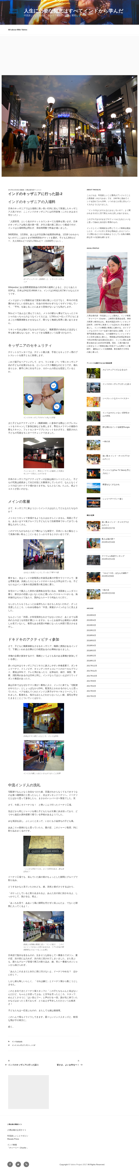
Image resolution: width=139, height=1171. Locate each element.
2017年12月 (92, 666)
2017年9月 (91, 681)
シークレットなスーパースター (115, 398)
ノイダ (33, 1045)
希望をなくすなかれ (111, 484)
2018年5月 (91, 640)
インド (14, 1045)
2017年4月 (91, 686)
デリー (28, 1045)
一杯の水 (106, 441)
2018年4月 (91, 645)
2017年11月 (92, 671)
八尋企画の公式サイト (16, 1130)
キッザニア (21, 1045)
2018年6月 (91, 635)
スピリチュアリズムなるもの (114, 370)
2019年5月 (91, 615)
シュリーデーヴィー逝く (112, 499)
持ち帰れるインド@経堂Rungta (116, 427)
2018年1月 (91, 661)
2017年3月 (91, 691)
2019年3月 (91, 625)
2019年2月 (91, 630)
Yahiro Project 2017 (78, 1164)
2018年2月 (91, 656)
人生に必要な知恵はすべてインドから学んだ (73, 11)
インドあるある (17, 1041)
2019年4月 (91, 620)
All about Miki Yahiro (17, 30)
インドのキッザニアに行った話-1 (116, 384)
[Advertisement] (69, 55)
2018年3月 (91, 650)
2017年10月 (92, 676)
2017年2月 (91, 696)
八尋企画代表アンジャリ (33, 190)
